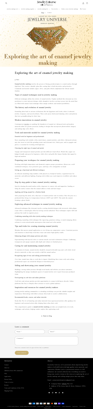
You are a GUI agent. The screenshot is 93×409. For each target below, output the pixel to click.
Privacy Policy (8, 379)
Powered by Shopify (31, 406)
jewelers (26, 124)
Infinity (64, 384)
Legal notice (7, 376)
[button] (6, 3)
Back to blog (47, 316)
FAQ (5, 373)
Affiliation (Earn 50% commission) (13, 371)
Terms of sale (82, 406)
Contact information (66, 406)
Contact (6, 365)
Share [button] (17, 80)
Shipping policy (47, 408)
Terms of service (8, 382)
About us (6, 368)
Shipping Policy (8, 391)
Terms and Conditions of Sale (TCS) (14, 388)
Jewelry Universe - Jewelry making (19, 406)
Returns (6, 385)
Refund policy (48, 406)
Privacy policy (40, 406)
